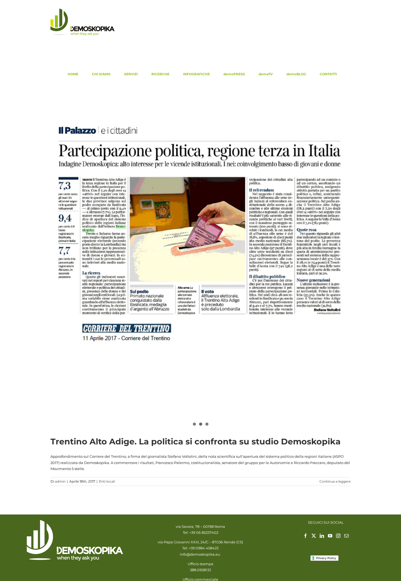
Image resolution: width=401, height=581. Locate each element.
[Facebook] (305, 536)
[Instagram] (338, 536)
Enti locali (107, 481)
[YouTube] (330, 536)
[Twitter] (314, 536)
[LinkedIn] (322, 536)
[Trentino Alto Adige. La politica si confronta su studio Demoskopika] (200, 233)
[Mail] (346, 536)
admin (60, 481)
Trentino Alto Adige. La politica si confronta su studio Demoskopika (195, 441)
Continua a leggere (335, 481)
